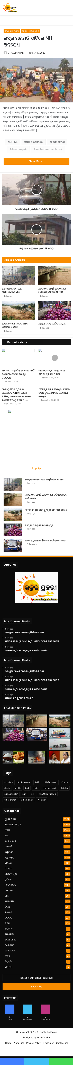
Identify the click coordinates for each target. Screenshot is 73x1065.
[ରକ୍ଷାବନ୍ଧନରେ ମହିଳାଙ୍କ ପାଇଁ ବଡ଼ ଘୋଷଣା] (13, 545)
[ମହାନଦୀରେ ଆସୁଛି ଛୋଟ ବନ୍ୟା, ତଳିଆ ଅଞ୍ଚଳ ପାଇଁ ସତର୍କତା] (54, 275)
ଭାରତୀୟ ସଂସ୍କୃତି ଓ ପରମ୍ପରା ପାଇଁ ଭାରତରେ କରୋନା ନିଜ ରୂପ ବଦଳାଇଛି (18, 374)
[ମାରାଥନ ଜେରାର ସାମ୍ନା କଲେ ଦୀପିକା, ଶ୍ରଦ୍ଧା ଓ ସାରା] (55, 358)
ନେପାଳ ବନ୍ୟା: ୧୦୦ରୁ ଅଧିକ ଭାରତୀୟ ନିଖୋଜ (15, 325)
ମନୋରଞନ (9, 945)
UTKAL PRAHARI (16, 53)
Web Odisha (43, 1037)
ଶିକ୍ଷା (7, 906)
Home (8, 1043)
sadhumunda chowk (48, 149)
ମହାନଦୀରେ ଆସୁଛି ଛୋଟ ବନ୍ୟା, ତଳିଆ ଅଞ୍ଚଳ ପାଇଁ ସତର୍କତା (52, 290)
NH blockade (34, 142)
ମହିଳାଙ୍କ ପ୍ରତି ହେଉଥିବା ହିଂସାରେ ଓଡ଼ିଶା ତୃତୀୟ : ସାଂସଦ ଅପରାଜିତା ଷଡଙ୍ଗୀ (54, 392)
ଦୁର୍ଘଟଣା (8, 879)
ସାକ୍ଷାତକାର (10, 950)
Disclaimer (48, 1043)
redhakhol (58, 142)
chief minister (50, 782)
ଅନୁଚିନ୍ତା (9, 928)
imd (27, 788)
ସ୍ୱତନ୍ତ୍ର (10, 852)
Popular (36, 468)
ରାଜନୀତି (8, 846)
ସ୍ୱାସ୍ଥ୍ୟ (9, 857)
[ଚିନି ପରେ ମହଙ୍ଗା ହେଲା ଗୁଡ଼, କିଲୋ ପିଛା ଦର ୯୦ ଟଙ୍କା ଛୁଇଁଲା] (13, 757)
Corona (64, 782)
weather (41, 799)
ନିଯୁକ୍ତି (8, 961)
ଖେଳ (7, 895)
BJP (37, 782)
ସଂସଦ (7, 956)
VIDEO (8, 967)
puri (24, 794)
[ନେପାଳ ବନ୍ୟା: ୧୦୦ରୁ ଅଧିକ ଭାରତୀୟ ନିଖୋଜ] (18, 310)
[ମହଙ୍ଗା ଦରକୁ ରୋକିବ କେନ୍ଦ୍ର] (54, 310)
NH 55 (13, 142)
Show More (35, 161)
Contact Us (62, 1043)
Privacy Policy (33, 1043)
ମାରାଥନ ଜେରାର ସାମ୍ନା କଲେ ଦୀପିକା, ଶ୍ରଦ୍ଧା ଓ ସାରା (52, 372)
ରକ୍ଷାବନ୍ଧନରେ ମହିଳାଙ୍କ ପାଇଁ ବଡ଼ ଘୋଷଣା (45, 540)
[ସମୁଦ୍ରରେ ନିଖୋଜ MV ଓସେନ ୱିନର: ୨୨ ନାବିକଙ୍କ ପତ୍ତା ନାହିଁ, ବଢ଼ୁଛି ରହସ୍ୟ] (59, 739)
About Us (19, 1043)
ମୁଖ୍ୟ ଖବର (34, 31)
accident (8, 782)
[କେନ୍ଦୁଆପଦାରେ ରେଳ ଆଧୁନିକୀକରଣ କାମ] (18, 275)
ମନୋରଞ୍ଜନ (10, 884)
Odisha (64, 788)
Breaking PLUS (12, 31)
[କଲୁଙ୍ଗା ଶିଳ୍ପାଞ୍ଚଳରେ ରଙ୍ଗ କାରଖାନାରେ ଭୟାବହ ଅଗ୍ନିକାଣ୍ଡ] (36, 757)
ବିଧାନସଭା (9, 934)
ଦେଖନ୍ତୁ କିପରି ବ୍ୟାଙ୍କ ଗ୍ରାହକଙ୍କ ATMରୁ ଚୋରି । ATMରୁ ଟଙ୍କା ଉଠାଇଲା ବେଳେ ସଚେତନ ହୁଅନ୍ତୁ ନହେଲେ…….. (16, 394)
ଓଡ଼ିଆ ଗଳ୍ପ (10, 939)
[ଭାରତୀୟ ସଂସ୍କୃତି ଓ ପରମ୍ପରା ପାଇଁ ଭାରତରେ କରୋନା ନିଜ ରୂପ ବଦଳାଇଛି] (18, 358)
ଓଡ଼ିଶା (24, 31)
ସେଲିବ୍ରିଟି (10, 901)
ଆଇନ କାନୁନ (11, 873)
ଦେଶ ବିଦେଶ (10, 841)
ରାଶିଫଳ (8, 912)
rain (32, 794)
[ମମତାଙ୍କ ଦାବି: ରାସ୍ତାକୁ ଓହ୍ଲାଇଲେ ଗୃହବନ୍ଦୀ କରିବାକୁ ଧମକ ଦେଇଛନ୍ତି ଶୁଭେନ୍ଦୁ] (59, 757)
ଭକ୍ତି (7, 923)
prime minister (11, 794)
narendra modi (49, 788)
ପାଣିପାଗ (9, 890)
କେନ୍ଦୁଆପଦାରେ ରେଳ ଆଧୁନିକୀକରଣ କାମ (12, 290)
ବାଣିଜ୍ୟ (8, 862)
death (7, 788)
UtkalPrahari (27, 799)
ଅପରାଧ (8, 868)
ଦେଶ (7, 835)
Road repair (19, 149)
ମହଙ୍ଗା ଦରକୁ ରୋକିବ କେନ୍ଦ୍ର (52, 323)
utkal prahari (10, 799)
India (35, 788)
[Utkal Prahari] (10, 7)
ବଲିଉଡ (8, 917)
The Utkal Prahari (47, 794)
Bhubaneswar (24, 782)
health (18, 788)
